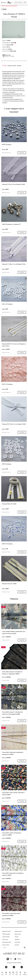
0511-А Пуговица (7, 304)
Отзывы (16, 936)
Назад (4, 9)
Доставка (19, 65)
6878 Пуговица (6, 144)
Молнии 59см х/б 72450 (9, 504)
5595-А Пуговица (7, 543)
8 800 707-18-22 (15, 953)
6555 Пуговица (6, 464)
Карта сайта (17, 942)
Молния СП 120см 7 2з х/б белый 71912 (14, 264)
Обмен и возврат (6, 934)
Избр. (17, 974)
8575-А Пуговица (7, 384)
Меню (2, 974)
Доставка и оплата (6, 931)
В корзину (21, 152)
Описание (4, 65)
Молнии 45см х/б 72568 (9, 583)
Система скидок (5, 936)
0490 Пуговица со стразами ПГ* (11, 224)
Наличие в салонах (12, 65)
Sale (10, 974)
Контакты (17, 944)
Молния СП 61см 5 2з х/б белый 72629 (13, 184)
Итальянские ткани (6, 942)
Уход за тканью (5, 944)
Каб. (20, 974)
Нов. (6, 974)
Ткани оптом (5, 939)
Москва (4, 2)
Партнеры (17, 939)
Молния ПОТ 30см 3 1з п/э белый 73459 (14, 424)
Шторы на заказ (18, 931)
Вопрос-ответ (18, 934)
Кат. (13, 974)
